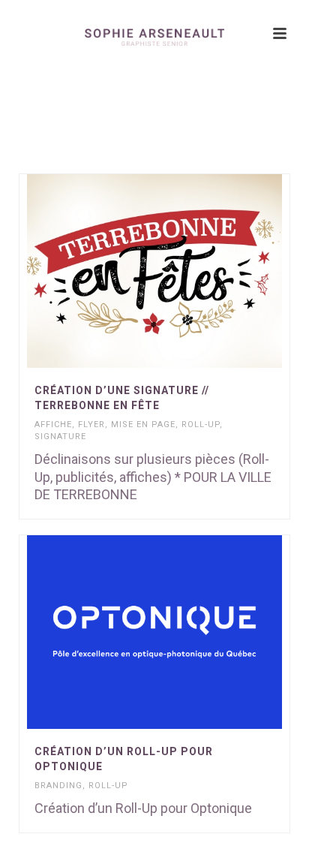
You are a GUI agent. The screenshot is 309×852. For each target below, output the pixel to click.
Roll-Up (201, 424)
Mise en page (143, 424)
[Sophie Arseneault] (154, 34)
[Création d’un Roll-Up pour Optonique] (185, 632)
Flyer (91, 424)
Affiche (53, 424)
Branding (58, 785)
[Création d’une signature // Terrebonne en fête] (185, 271)
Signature (60, 436)
